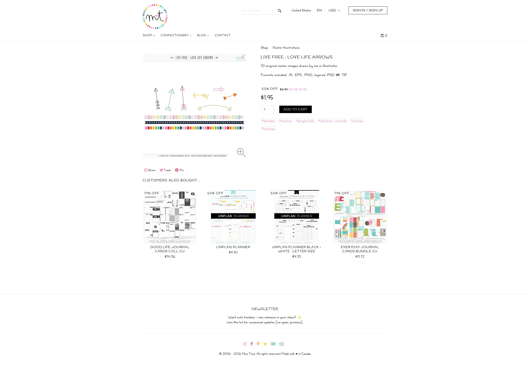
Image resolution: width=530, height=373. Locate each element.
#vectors (285, 120)
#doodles (268, 120)
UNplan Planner (233, 247)
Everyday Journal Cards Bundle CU (360, 249)
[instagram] (246, 344)
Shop (264, 47)
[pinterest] (260, 344)
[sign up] (275, 344)
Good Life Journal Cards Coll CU (170, 249)
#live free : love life (333, 120)
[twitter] (267, 344)
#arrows (357, 120)
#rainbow (268, 128)
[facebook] (253, 344)
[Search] (280, 10)
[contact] (283, 344)
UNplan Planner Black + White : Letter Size (297, 249)
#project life (305, 120)
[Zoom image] (241, 152)
